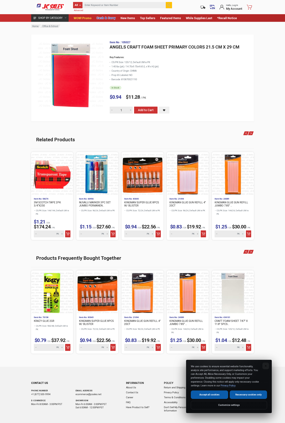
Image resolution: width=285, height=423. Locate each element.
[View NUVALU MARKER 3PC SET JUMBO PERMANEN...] (97, 173)
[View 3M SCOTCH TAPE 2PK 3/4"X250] (52, 173)
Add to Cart (146, 110)
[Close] (265, 366)
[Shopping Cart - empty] (249, 7)
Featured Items (170, 18)
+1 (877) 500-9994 (40, 394)
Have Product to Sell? (137, 407)
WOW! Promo (83, 18)
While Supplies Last (199, 18)
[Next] (251, 133)
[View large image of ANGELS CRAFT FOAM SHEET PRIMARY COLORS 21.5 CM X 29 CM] (71, 73)
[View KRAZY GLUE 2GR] (52, 292)
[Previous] (246, 133)
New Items (128, 18)
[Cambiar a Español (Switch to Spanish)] (212, 7)
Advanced (78, 10)
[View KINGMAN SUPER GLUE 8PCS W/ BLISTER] (142, 173)
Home (35, 26)
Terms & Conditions (175, 397)
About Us (131, 387)
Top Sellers (147, 18)
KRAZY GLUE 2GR (44, 320)
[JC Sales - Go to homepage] (50, 7)
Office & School (50, 26)
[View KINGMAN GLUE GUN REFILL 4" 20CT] (188, 173)
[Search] (169, 5)
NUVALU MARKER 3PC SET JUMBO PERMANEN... (95, 204)
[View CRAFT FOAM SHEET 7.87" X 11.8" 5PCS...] (233, 292)
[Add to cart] (67, 233)
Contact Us (132, 392)
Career (129, 397)
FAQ (128, 402)
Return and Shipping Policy (178, 387)
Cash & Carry (106, 18)
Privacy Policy (171, 392)
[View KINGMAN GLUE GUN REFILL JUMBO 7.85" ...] (233, 173)
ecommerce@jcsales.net (88, 394)
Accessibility (170, 402)
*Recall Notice (227, 18)
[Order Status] (202, 7)
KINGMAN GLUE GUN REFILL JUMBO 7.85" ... (231, 204)
